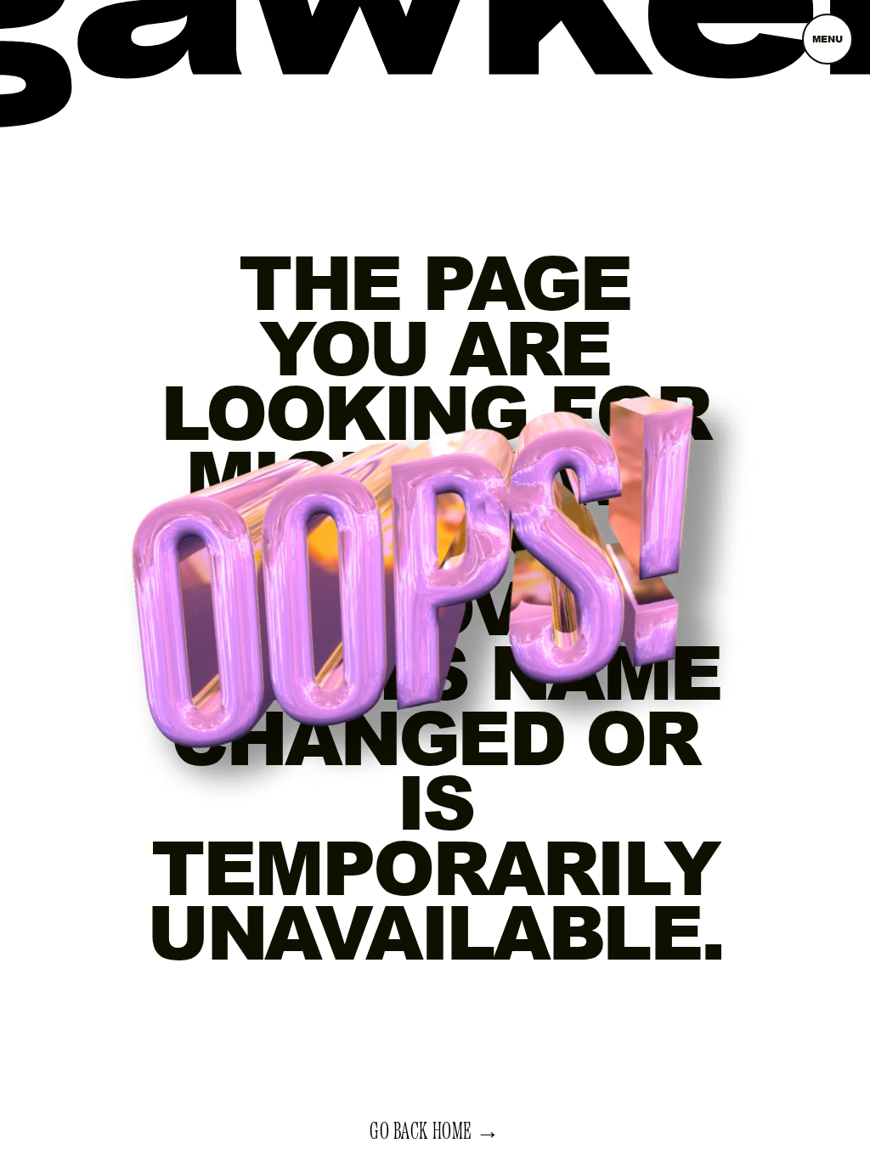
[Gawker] (435, 51)
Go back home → (435, 1132)
